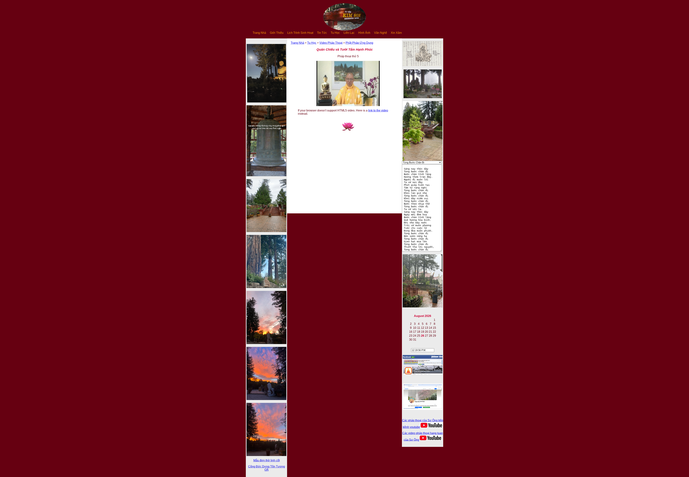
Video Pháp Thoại (331, 42)
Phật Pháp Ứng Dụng (359, 42)
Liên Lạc (349, 32)
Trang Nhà (259, 32)
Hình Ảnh (364, 32)
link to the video (378, 110)
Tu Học (335, 32)
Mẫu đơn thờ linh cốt (266, 460)
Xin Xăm (396, 32)
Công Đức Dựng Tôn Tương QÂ (266, 468)
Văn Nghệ (380, 32)
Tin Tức (322, 32)
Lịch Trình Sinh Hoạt (300, 32)
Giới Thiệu (276, 32)
